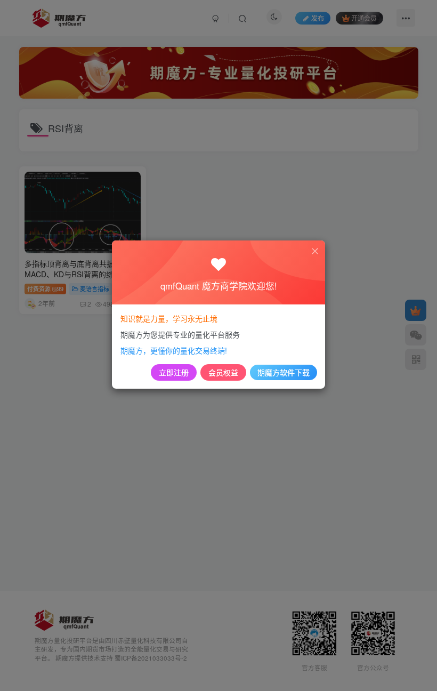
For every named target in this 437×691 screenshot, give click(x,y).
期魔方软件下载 (283, 372)
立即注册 (174, 372)
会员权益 (223, 372)
